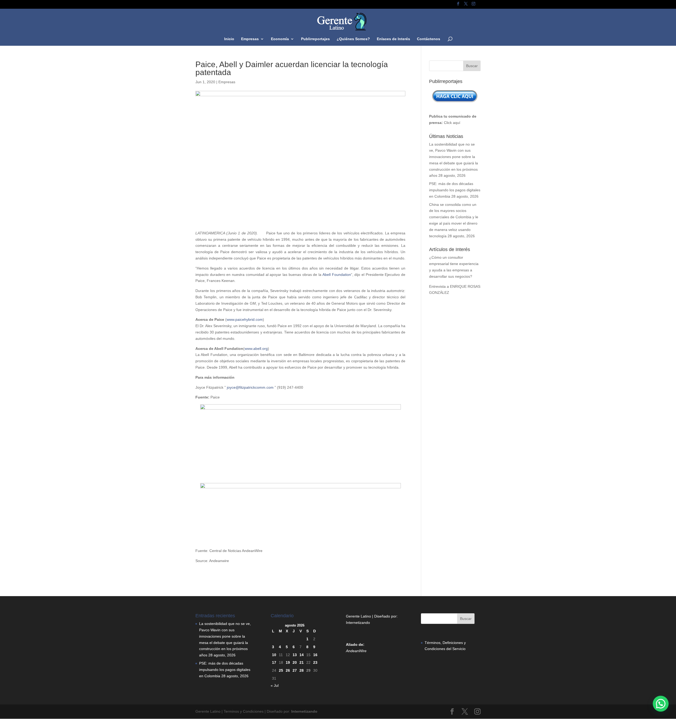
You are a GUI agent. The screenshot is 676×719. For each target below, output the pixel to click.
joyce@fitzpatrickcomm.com (250, 387)
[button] (661, 704)
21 (301, 662)
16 (315, 655)
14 (301, 655)
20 (295, 662)
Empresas (250, 39)
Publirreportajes (315, 39)
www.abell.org (256, 348)
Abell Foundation (336, 274)
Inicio (229, 39)
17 (274, 662)
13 (295, 655)
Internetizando (358, 622)
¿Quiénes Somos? (353, 39)
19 (288, 662)
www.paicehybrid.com (245, 319)
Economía (280, 39)
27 (295, 670)
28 (301, 670)
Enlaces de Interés (393, 39)
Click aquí (452, 122)
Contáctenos (428, 39)
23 (315, 662)
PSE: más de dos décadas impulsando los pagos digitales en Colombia (454, 190)
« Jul (275, 685)
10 (274, 655)
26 (288, 670)
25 (281, 670)
